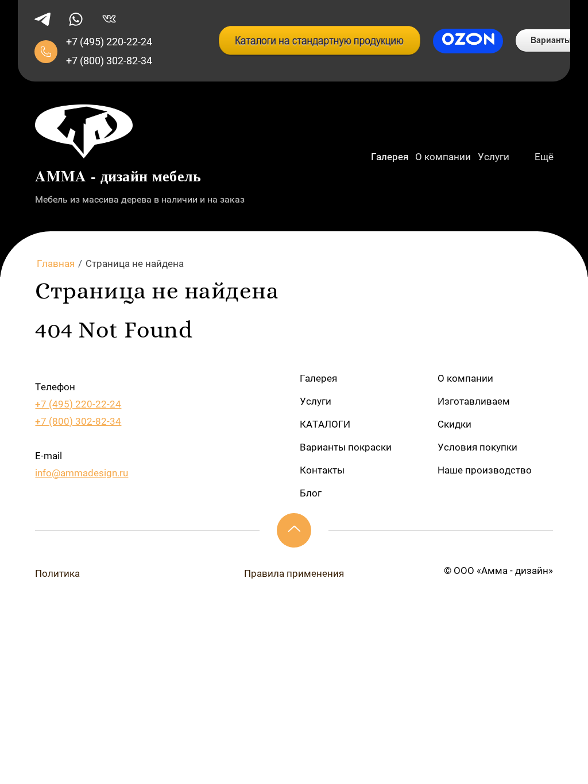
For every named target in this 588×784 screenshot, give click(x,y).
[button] (45, 51)
